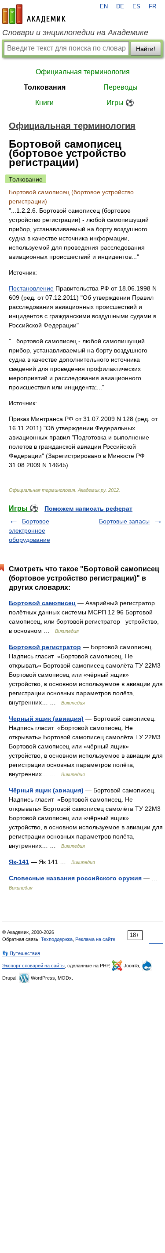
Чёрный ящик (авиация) (46, 790)
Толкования (45, 87)
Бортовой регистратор (45, 646)
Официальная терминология (83, 72)
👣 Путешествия (21, 953)
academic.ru (34, 14)
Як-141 (19, 861)
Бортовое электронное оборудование (29, 530)
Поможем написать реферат (88, 508)
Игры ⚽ (120, 102)
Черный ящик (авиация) (46, 718)
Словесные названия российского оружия (75, 878)
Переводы (120, 87)
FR (152, 7)
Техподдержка (57, 939)
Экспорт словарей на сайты (33, 965)
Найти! (145, 48)
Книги (44, 102)
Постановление (31, 288)
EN (104, 7)
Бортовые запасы (124, 521)
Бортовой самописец (42, 603)
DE (120, 7)
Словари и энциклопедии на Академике (75, 32)
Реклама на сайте (95, 939)
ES (136, 7)
